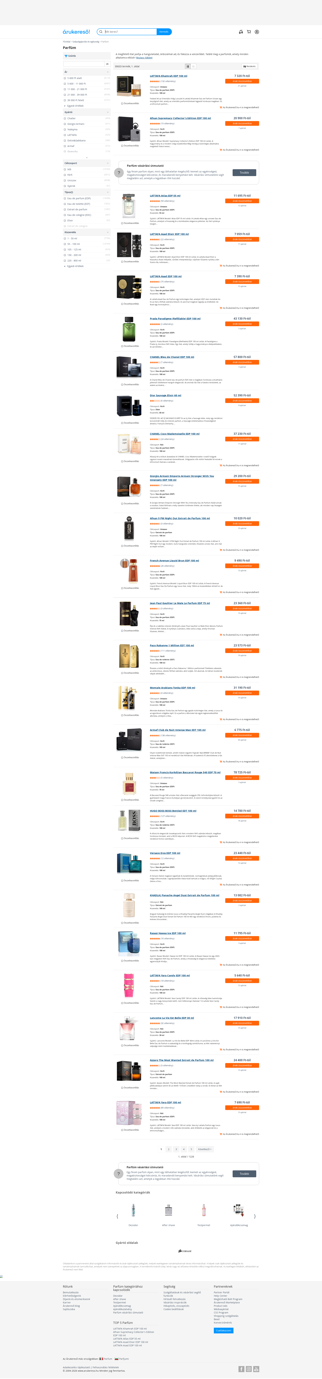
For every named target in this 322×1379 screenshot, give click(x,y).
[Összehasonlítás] (241, 32)
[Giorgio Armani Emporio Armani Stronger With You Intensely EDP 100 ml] (132, 486)
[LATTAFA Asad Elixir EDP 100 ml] (132, 244)
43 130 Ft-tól (242, 318)
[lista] (188, 66)
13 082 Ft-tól (242, 895)
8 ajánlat (242, 405)
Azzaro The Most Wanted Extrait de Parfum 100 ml (182, 1060)
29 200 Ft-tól (242, 476)
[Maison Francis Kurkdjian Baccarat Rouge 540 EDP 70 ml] (132, 783)
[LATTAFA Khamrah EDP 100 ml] (132, 86)
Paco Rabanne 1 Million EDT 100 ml (172, 645)
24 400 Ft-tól (242, 1060)
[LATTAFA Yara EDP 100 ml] (132, 1113)
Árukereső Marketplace (227, 1302)
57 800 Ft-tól (242, 357)
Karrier (67, 1302)
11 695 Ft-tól (242, 196)
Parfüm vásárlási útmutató (145, 166)
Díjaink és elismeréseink (76, 1299)
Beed (217, 1319)
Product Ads (220, 1305)
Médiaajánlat (221, 1309)
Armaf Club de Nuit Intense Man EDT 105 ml (178, 730)
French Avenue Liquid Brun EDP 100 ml (174, 560)
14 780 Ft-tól (242, 811)
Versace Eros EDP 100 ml (165, 853)
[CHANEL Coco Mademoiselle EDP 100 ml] (132, 444)
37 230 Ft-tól (242, 434)
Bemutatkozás (71, 1292)
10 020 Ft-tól (242, 518)
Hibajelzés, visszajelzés (176, 1305)
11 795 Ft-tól (242, 933)
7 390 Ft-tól (242, 276)
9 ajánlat (242, 943)
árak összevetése (242, 81)
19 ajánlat (242, 655)
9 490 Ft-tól (242, 560)
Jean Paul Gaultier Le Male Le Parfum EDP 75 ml (180, 603)
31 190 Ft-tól (242, 688)
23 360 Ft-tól (242, 603)
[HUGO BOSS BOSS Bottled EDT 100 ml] (132, 821)
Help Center (220, 1295)
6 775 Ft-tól (242, 730)
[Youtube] (256, 1368)
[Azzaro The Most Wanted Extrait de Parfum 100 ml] (132, 1070)
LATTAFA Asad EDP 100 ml (166, 276)
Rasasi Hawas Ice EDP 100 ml (168, 933)
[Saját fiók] (257, 32)
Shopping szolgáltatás (226, 1315)
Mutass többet (144, 57)
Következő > (204, 1149)
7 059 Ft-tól (242, 234)
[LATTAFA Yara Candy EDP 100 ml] (132, 986)
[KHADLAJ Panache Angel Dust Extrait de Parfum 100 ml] (132, 905)
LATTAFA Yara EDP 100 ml (165, 1102)
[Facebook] (241, 1368)
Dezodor (133, 1225)
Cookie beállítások (174, 1309)
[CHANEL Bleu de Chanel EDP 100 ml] (132, 367)
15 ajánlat (242, 286)
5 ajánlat (242, 328)
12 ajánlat (242, 205)
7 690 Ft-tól (242, 1102)
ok (107, 63)
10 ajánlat (242, 528)
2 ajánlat (242, 905)
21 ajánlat (242, 86)
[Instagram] (249, 1368)
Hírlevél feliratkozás (175, 1299)
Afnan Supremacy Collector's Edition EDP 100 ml (180, 118)
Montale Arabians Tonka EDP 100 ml (172, 687)
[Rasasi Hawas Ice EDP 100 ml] (132, 943)
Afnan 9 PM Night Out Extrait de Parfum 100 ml (180, 518)
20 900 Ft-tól (242, 118)
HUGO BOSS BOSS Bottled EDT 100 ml (173, 811)
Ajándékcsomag (239, 1225)
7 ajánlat (242, 128)
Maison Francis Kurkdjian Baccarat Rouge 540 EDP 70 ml (185, 772)
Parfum (108, 1358)
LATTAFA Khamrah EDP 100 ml (168, 76)
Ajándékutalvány (122, 1309)
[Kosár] (249, 32)
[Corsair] (185, 1251)
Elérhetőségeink (72, 1295)
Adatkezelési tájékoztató (76, 1367)
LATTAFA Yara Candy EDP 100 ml (170, 975)
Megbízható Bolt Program (228, 1299)
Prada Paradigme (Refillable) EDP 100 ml (175, 318)
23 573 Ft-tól (242, 645)
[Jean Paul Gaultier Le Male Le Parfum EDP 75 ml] (132, 613)
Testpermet (203, 1225)
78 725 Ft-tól (242, 772)
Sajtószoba (69, 1309)
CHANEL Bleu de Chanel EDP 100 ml (172, 357)
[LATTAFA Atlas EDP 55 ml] (132, 206)
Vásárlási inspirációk (175, 1302)
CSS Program (221, 1312)
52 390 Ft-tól (242, 395)
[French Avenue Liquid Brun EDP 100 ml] (132, 571)
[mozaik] (193, 66)
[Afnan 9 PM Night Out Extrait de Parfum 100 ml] (132, 529)
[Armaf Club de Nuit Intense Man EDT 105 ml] (132, 740)
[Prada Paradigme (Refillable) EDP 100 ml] (132, 329)
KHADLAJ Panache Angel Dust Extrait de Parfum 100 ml (184, 895)
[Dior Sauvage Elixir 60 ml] (132, 406)
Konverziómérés (223, 1322)
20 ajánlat (242, 740)
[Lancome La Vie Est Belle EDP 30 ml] (132, 1028)
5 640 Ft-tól (242, 975)
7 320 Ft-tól (242, 76)
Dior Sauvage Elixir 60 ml (165, 395)
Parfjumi (124, 1358)
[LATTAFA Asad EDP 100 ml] (132, 287)
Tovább (244, 172)
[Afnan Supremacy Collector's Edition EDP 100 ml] (132, 128)
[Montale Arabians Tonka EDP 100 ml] (132, 698)
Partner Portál (221, 1292)
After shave (168, 1225)
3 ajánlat (242, 367)
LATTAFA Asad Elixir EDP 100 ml (169, 234)
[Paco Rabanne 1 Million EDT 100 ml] (132, 656)
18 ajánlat (242, 820)
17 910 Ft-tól (242, 1018)
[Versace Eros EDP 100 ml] (132, 863)
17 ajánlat (242, 244)
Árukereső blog (71, 1305)
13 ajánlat (242, 570)
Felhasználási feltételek (106, 1367)
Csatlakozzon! (223, 1330)
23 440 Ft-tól (242, 853)
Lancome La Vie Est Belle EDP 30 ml (172, 1018)
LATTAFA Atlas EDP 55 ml (165, 195)
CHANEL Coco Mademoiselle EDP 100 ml (175, 434)
